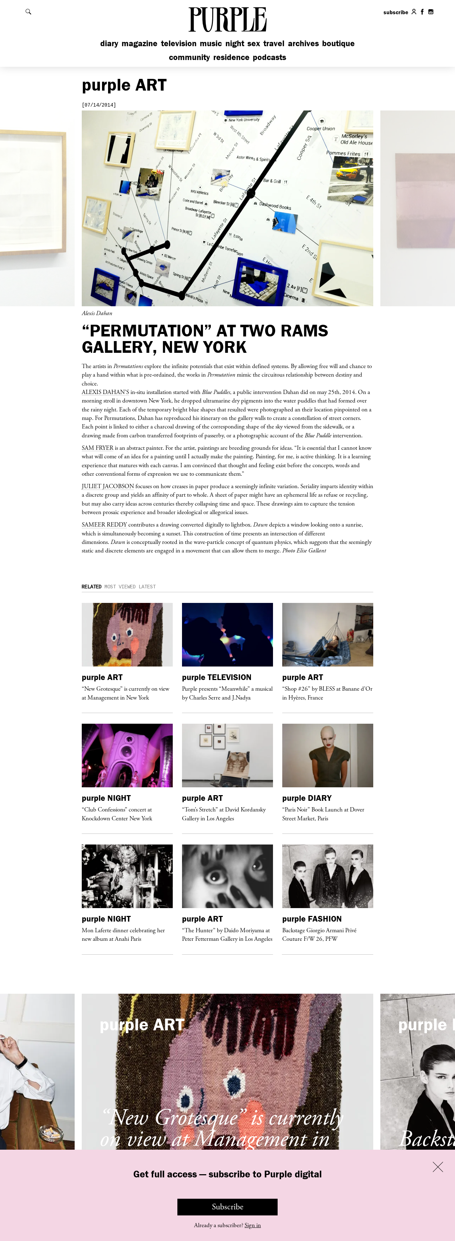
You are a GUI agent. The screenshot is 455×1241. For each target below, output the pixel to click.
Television (179, 43)
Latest (147, 587)
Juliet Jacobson (108, 486)
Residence (231, 57)
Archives (303, 43)
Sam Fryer (97, 447)
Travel (273, 43)
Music (211, 43)
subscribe (396, 12)
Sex (253, 43)
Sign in (253, 1225)
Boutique (338, 43)
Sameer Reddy (104, 524)
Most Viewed (120, 587)
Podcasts (269, 57)
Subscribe (227, 1207)
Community (189, 57)
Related (92, 587)
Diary (109, 43)
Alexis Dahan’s (105, 391)
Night (234, 43)
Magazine (139, 43)
